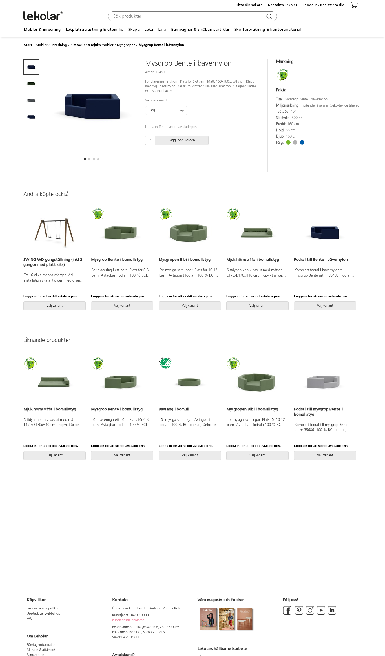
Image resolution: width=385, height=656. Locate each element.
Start (28, 45)
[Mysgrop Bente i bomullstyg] (121, 233)
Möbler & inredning (51, 45)
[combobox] (191, 16)
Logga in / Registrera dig (323, 5)
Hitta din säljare (249, 5)
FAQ (30, 618)
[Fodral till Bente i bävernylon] (324, 233)
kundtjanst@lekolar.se (128, 620)
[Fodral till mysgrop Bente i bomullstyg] (324, 382)
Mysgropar (126, 45)
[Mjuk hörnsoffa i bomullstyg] (256, 233)
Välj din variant (156, 100)
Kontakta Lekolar (282, 5)
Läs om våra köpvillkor (43, 608)
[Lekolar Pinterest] (298, 613)
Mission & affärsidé (41, 650)
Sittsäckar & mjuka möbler (92, 45)
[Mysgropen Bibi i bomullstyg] (189, 233)
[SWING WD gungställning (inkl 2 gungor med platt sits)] (53, 233)
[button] (85, 159)
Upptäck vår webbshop (43, 613)
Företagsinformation (42, 645)
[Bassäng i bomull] (189, 382)
